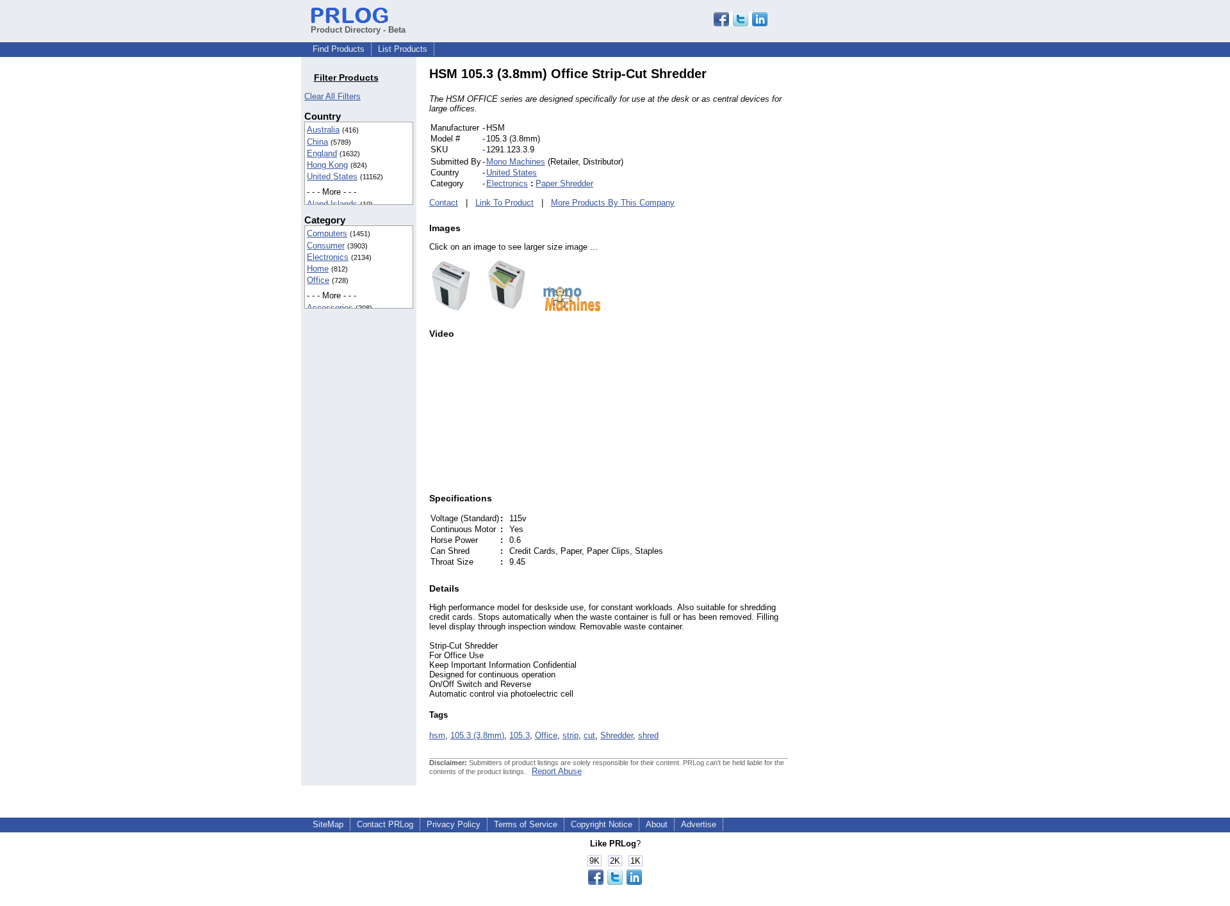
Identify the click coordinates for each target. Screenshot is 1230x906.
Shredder (616, 735)
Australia (323, 129)
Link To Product (504, 202)
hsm (437, 735)
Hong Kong (327, 165)
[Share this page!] (740, 23)
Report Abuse (557, 771)
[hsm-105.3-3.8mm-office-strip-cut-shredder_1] (500, 308)
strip (570, 735)
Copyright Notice (601, 824)
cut (589, 735)
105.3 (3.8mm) (477, 735)
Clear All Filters (332, 96)
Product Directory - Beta (358, 30)
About (657, 824)
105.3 (519, 735)
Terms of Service (525, 824)
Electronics (327, 257)
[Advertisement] (874, 259)
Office (318, 280)
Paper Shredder (564, 183)
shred (648, 735)
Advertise (698, 824)
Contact (443, 202)
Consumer (326, 245)
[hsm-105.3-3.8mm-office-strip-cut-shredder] (451, 308)
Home (318, 268)
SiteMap (328, 824)
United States (332, 176)
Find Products (339, 49)
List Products (402, 49)
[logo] (565, 308)
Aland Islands (332, 204)
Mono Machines (515, 161)
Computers (327, 233)
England (322, 153)
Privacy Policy (453, 824)
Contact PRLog (385, 824)
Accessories (330, 307)
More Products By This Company (613, 202)
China (317, 142)
